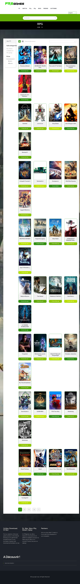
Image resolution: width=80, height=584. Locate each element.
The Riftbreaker (70, 469)
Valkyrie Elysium (24, 296)
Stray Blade (55, 123)
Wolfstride (25, 440)
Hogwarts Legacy (40, 238)
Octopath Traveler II (24, 181)
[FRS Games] (14, 3)
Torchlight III (24, 497)
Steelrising (71, 411)
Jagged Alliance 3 (25, 210)
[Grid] (19, 41)
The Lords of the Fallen (55, 66)
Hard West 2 (70, 296)
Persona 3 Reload (24, 66)
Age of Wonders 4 (25, 267)
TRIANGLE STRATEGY (55, 296)
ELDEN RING (40, 411)
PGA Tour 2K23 (55, 411)
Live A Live (40, 123)
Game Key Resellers (9, 563)
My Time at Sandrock (24, 382)
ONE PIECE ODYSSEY (24, 238)
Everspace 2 (55, 181)
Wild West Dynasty (71, 181)
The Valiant (40, 296)
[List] (23, 41)
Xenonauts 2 (40, 181)
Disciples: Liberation (70, 354)
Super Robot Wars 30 (55, 469)
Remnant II (25, 152)
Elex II (40, 469)
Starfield (24, 123)
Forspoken (25, 354)
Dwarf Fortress (25, 469)
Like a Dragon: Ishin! (70, 123)
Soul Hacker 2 (25, 411)
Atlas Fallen (55, 238)
